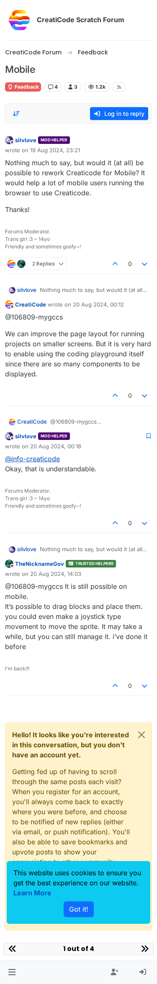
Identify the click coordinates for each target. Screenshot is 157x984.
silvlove (25, 140)
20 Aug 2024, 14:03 (55, 573)
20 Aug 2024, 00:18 (55, 446)
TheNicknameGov (39, 563)
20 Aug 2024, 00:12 (98, 304)
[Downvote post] (144, 263)
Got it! (78, 909)
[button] (12, 972)
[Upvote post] (115, 263)
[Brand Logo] (19, 20)
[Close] (141, 734)
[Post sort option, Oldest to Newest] (16, 114)
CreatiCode (30, 304)
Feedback (26, 87)
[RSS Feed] (119, 87)
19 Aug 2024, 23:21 (55, 150)
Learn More (32, 893)
